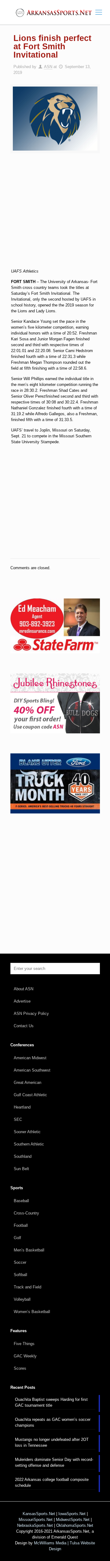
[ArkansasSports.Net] (55, 12)
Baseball (21, 1200)
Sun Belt (21, 1168)
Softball (20, 1274)
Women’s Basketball (32, 1311)
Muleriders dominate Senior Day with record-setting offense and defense (54, 1462)
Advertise (22, 1001)
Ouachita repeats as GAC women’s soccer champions (52, 1422)
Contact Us (24, 1026)
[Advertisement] (55, 214)
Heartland (22, 1107)
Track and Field (27, 1287)
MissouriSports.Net (36, 1519)
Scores (20, 1368)
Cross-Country (26, 1213)
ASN (48, 66)
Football (21, 1225)
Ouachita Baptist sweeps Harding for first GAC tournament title (51, 1402)
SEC (18, 1119)
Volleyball (22, 1299)
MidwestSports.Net (73, 1519)
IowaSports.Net (72, 1513)
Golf (17, 1237)
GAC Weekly (25, 1356)
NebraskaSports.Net (35, 1525)
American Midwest (30, 1058)
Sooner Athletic (27, 1131)
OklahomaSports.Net (74, 1525)
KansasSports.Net (39, 1513)
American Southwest (32, 1070)
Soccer (20, 1262)
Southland (22, 1156)
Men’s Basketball (29, 1250)
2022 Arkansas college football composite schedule (52, 1482)
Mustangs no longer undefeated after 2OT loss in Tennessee (52, 1442)
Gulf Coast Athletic (30, 1095)
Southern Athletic (29, 1144)
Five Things (24, 1343)
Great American (27, 1082)
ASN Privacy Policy (31, 1013)
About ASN (23, 989)
